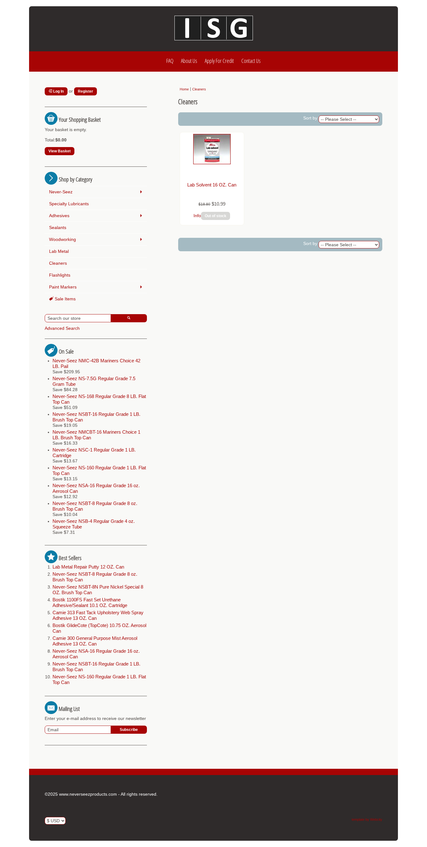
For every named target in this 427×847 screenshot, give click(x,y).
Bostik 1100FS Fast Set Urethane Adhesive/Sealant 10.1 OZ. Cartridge (90, 602)
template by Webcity (367, 819)
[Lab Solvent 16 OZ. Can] (212, 162)
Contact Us (251, 60)
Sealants (57, 227)
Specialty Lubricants (69, 203)
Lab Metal (59, 251)
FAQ (169, 60)
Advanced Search (62, 328)
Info (197, 215)
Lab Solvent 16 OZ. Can (211, 184)
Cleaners (58, 263)
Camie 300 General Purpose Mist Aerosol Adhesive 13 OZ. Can (95, 640)
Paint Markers (63, 286)
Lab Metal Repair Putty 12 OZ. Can (88, 566)
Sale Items (64, 298)
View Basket (59, 151)
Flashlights (59, 275)
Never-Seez (61, 191)
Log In (58, 91)
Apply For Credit (219, 60)
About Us (189, 60)
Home (184, 89)
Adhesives (59, 215)
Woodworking (62, 239)
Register (85, 91)
